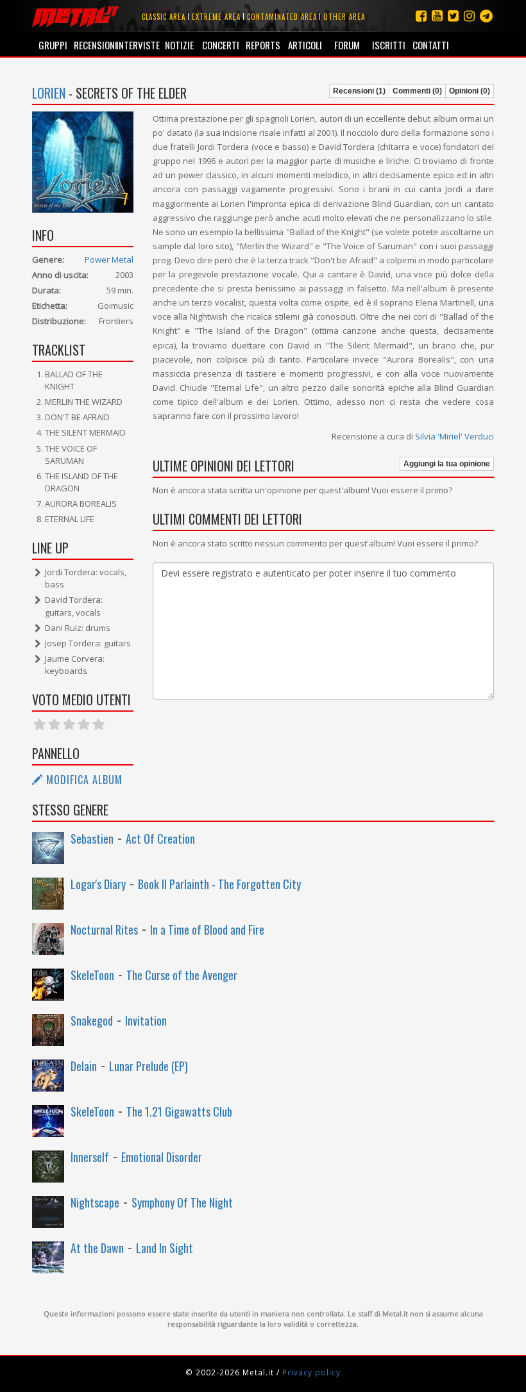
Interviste (137, 45)
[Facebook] (421, 15)
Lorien (48, 92)
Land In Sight (164, 1248)
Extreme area (216, 16)
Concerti (220, 45)
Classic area (163, 16)
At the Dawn (97, 1248)
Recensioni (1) (359, 90)
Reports (263, 45)
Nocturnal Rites (104, 929)
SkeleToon (92, 975)
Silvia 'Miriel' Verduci (454, 436)
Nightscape (95, 1202)
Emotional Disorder (161, 1157)
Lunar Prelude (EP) (148, 1066)
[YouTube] (437, 15)
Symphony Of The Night (182, 1202)
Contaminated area (282, 16)
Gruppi (52, 45)
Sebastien (92, 838)
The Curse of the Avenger (181, 975)
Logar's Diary (98, 884)
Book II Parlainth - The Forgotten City (219, 884)
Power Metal (109, 259)
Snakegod (92, 1020)
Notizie (179, 45)
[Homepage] (75, 16)
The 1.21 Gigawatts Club (179, 1111)
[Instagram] (486, 15)
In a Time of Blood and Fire (207, 929)
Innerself (90, 1157)
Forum (347, 45)
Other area (344, 16)
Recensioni (94, 45)
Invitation (146, 1020)
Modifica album (83, 779)
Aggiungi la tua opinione (446, 463)
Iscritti (388, 45)
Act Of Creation (160, 838)
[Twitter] (453, 15)
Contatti (430, 45)
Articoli (305, 45)
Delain (84, 1066)
